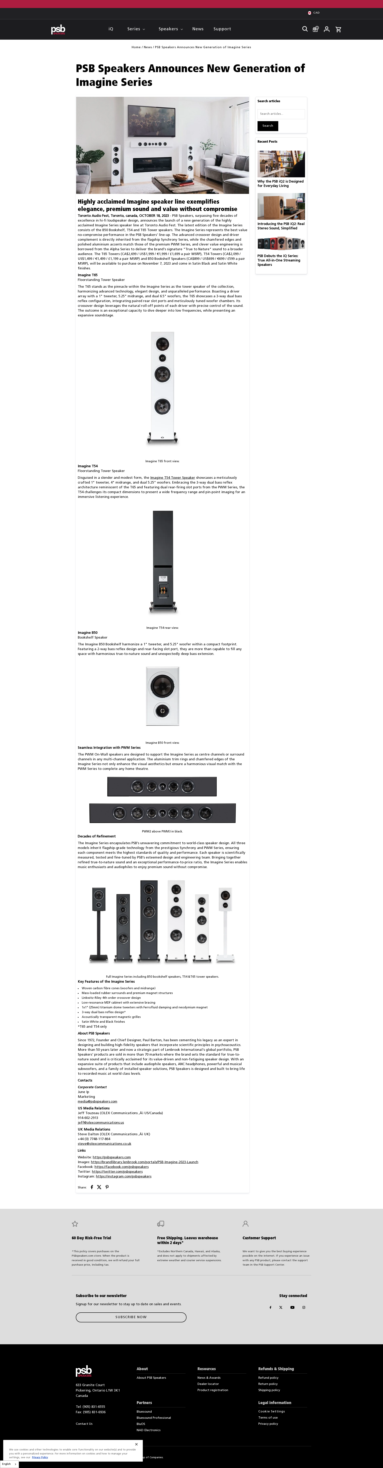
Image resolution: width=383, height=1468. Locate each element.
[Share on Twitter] (99, 1188)
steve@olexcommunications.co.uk (104, 1144)
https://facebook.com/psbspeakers (122, 1167)
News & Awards (209, 1378)
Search (268, 126)
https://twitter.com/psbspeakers (117, 1172)
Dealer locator (208, 1384)
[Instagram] (303, 1308)
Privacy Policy (40, 1457)
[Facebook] (270, 1308)
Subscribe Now (131, 1317)
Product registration (212, 1390)
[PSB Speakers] (58, 30)
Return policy (268, 1384)
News (148, 47)
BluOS (141, 1424)
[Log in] (326, 28)
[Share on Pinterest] (107, 1188)
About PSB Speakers (151, 1378)
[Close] (136, 1444)
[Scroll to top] (374, 1459)
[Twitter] (280, 1308)
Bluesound (144, 1411)
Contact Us (84, 1424)
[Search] (303, 28)
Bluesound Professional (154, 1418)
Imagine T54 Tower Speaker (172, 478)
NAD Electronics (149, 1430)
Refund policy (268, 1378)
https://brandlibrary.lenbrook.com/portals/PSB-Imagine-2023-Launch (144, 1162)
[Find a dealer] (314, 27)
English (6, 1464)
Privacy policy (268, 1424)
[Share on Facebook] (92, 1188)
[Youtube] (292, 1308)
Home (136, 47)
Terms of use (268, 1417)
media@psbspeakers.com (97, 1101)
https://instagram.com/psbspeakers (123, 1176)
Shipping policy (269, 1390)
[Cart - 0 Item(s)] (338, 27)
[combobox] (9, 1464)
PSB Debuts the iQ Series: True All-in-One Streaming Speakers (279, 260)
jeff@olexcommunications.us (101, 1123)
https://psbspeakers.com (112, 1157)
